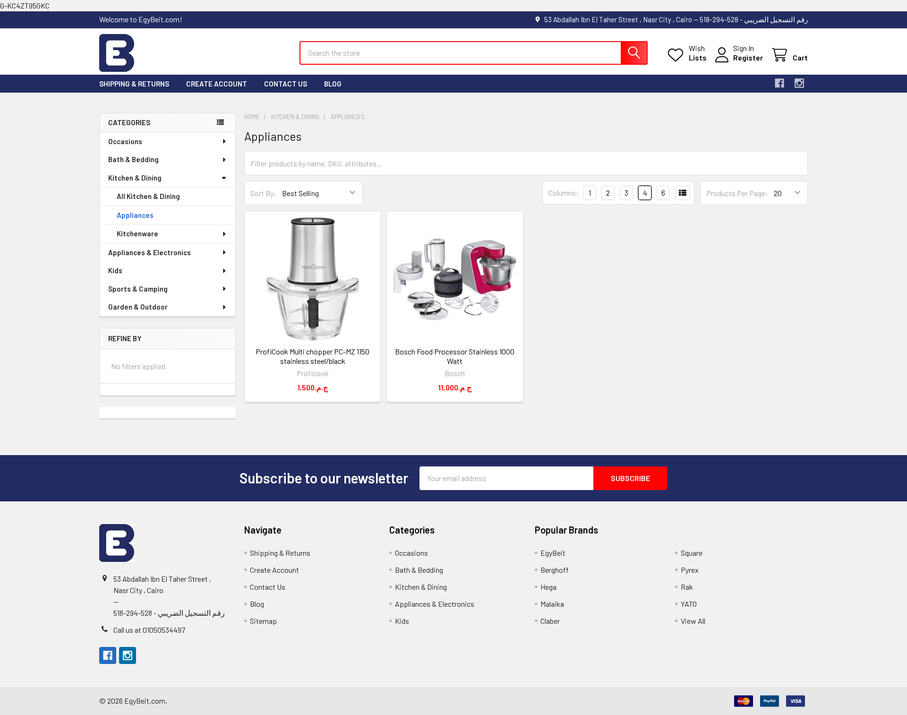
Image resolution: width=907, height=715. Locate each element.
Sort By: (263, 193)
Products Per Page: (737, 193)
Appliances (135, 215)
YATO (689, 603)
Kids (115, 270)
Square (691, 552)
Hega (548, 586)
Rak (687, 586)
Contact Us (285, 83)
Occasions (125, 141)
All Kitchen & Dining (148, 196)
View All (693, 620)
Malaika (552, 603)
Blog (333, 83)
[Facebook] (779, 83)
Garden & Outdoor (138, 306)
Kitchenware (137, 233)
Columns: (563, 192)
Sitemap (263, 620)
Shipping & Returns (134, 83)
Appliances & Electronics (149, 252)
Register (748, 57)
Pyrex (690, 569)
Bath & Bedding (133, 159)
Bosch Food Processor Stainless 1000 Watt (454, 356)
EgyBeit (552, 552)
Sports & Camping (138, 288)
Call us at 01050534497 (149, 629)
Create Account (216, 83)
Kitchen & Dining (135, 177)
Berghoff (554, 569)
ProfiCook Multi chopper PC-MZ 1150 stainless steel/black (312, 356)
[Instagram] (799, 83)
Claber (550, 620)
